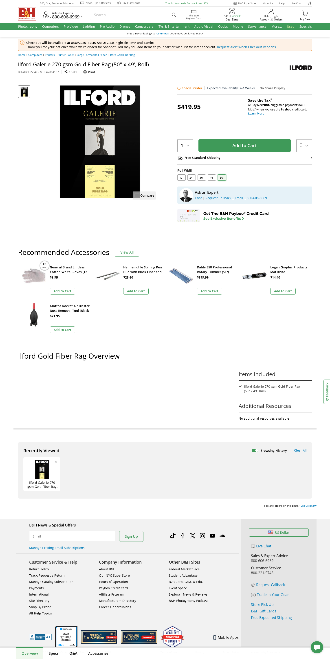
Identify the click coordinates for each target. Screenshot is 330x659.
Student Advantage (183, 575)
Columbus (162, 33)
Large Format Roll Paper (92, 55)
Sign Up (131, 536)
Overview (30, 653)
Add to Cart (244, 145)
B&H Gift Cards (263, 611)
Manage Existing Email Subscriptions (57, 548)
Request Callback (270, 584)
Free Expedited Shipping (271, 617)
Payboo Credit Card (113, 588)
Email (37, 536)
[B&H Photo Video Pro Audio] (29, 13)
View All (127, 252)
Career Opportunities (115, 607)
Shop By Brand (40, 607)
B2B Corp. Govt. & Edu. (186, 582)
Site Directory (39, 600)
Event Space (178, 588)
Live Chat (296, 3)
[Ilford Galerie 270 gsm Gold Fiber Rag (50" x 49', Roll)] (100, 141)
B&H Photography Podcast (188, 600)
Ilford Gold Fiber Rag (122, 55)
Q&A (73, 653)
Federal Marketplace (184, 569)
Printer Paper (65, 55)
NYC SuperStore (247, 3)
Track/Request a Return (47, 575)
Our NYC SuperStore (114, 575)
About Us (267, 3)
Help (282, 3)
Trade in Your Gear (273, 594)
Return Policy (39, 569)
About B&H (107, 569)
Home (22, 55)
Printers (50, 55)
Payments (36, 588)
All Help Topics (40, 613)
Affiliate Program (111, 594)
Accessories (98, 653)
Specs (54, 653)
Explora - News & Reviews (188, 594)
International (39, 594)
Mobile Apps (228, 637)
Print (91, 72)
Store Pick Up (262, 604)
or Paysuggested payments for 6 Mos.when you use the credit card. (277, 106)
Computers (35, 55)
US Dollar (282, 532)
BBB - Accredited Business (40, 637)
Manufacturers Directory (117, 600)
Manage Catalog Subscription (51, 582)
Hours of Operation (113, 582)
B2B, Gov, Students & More (55, 3)
